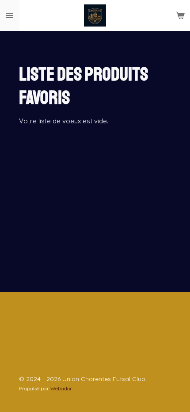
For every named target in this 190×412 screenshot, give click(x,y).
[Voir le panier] (180, 15)
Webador (61, 388)
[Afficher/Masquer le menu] (9, 15)
